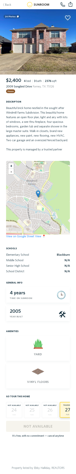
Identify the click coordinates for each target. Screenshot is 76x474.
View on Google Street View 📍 (26, 236)
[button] (38, 194)
